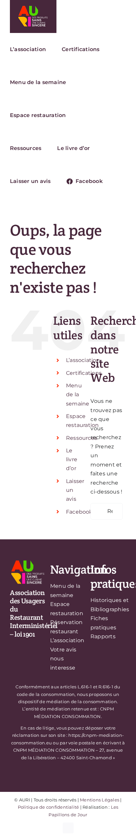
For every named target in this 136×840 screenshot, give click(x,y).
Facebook (79, 512)
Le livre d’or (71, 459)
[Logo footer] (28, 561)
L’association (83, 360)
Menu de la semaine (77, 394)
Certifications (84, 373)
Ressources (81, 438)
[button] (120, 181)
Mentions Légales (99, 799)
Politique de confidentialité (48, 807)
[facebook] (68, 828)
